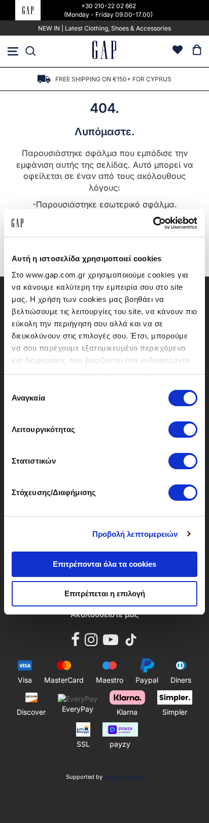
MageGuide (124, 777)
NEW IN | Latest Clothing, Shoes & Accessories (104, 28)
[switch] (182, 430)
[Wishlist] (177, 51)
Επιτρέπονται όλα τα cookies (104, 564)
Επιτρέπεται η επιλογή (104, 593)
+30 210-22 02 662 (108, 6)
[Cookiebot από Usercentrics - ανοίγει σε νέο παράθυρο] (153, 223)
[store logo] (104, 51)
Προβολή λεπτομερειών (135, 534)
